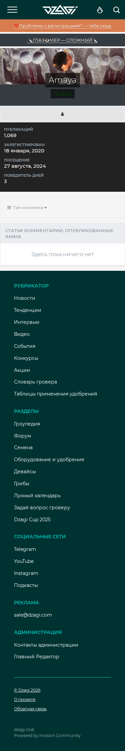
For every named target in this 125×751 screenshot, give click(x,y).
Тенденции (27, 310)
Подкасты (26, 585)
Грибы (21, 484)
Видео (22, 334)
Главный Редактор (36, 657)
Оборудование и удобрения (49, 460)
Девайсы (25, 472)
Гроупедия (27, 424)
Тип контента (27, 207)
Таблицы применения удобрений (55, 394)
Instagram (26, 573)
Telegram (25, 549)
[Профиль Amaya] (62, 114)
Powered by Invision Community (47, 735)
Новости (24, 298)
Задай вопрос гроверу (42, 508)
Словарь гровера (35, 382)
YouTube (24, 561)
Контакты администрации (46, 645)
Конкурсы (26, 358)
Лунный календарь (37, 496)
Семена (23, 448)
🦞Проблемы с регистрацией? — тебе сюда (62, 25)
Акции (22, 370)
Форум (22, 436)
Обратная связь (30, 708)
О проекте (24, 699)
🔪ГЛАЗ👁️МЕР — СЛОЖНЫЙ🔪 (63, 40)
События (24, 346)
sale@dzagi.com (33, 615)
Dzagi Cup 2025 (32, 520)
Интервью (26, 322)
